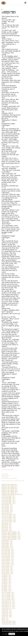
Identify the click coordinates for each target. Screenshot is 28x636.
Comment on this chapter (7, 469)
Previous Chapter (6, 475)
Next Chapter (5, 474)
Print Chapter (5, 476)
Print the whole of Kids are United (9, 478)
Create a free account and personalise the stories (13, 480)
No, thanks (11, 633)
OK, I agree (5, 633)
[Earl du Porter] (3, 2)
